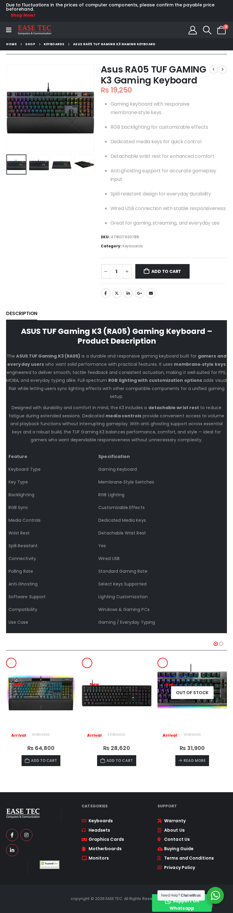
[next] (222, 69)
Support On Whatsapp (184, 904)
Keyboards (133, 246)
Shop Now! (23, 15)
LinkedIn (128, 293)
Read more (195, 760)
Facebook (105, 293)
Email (151, 293)
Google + (139, 293)
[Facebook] (12, 835)
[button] (207, 30)
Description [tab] (21, 313)
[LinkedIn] (12, 850)
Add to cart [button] (44, 760)
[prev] (213, 69)
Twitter (117, 293)
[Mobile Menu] (9, 30)
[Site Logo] (34, 30)
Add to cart (166, 271)
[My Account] (192, 30)
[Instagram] (26, 835)
